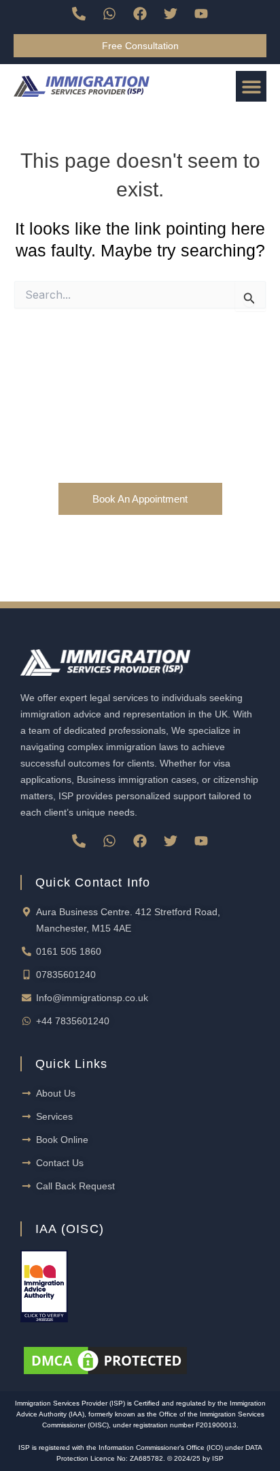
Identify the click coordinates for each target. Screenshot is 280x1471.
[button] (251, 86)
